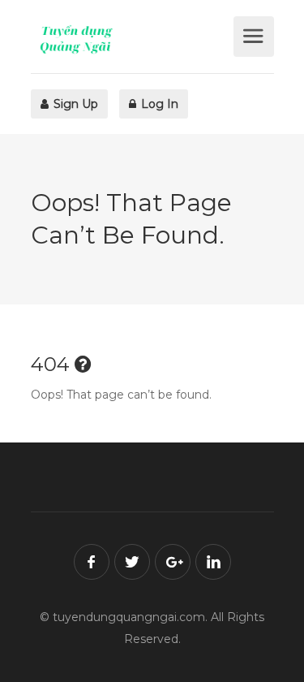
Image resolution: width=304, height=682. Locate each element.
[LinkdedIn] (213, 562)
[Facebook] (91, 562)
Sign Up (74, 104)
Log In (158, 104)
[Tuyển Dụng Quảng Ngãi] (130, 39)
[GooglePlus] (173, 562)
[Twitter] (132, 562)
